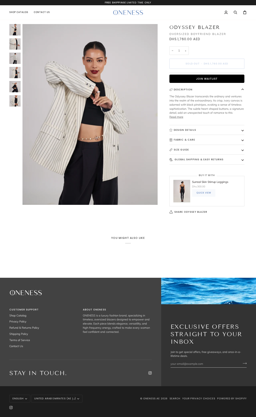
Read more (176, 117)
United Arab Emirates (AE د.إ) (55, 398)
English (18, 398)
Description (183, 89)
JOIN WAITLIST (207, 79)
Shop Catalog (17, 315)
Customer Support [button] (24, 309)
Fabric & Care (184, 140)
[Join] (243, 363)
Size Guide (181, 149)
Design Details (185, 130)
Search (175, 398)
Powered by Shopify (232, 398)
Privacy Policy (17, 321)
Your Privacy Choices (198, 398)
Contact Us (16, 346)
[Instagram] (150, 373)
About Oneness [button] (94, 309)
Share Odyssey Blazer (190, 212)
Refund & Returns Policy (24, 327)
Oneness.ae (151, 398)
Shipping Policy (18, 334)
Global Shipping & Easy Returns (198, 159)
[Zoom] (90, 114)
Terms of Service (19, 340)
